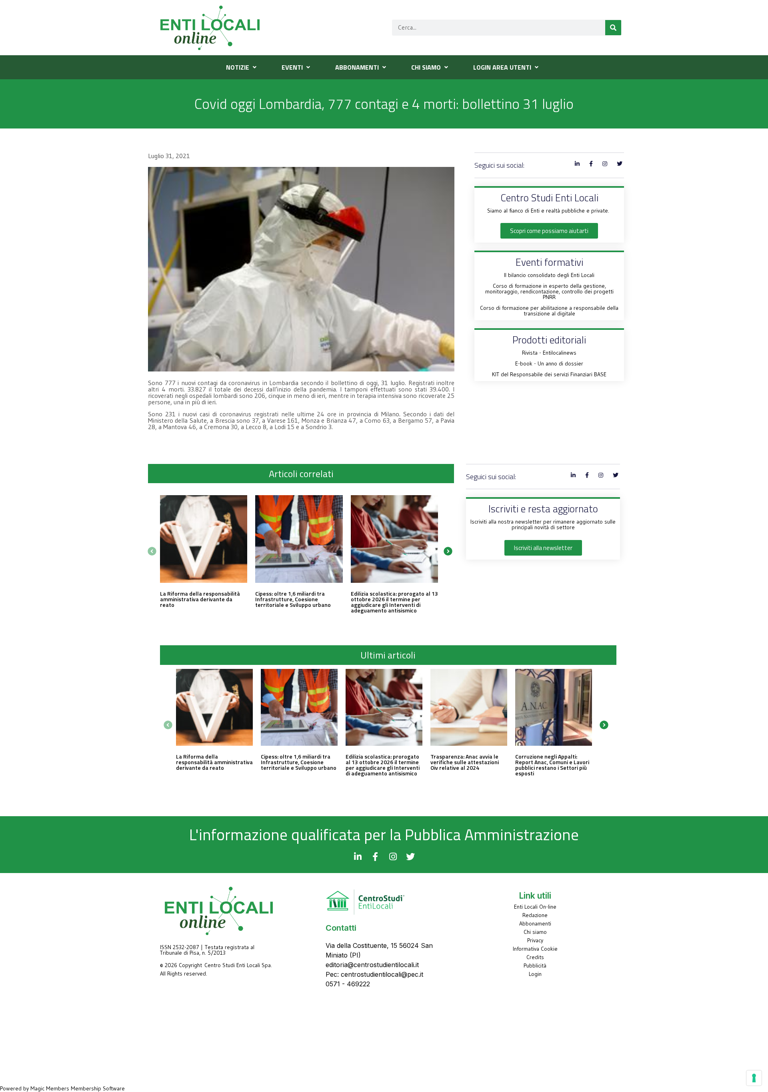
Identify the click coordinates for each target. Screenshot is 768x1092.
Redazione (535, 915)
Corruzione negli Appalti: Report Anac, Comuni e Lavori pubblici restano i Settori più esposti (552, 764)
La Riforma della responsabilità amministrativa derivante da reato (200, 599)
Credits (535, 957)
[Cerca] (613, 27)
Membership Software (98, 1088)
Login (535, 974)
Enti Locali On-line (535, 906)
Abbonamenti (535, 923)
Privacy (535, 940)
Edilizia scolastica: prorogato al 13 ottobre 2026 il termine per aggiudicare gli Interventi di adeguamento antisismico (394, 601)
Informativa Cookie (535, 948)
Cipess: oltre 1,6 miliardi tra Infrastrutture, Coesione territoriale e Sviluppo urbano (293, 599)
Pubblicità (535, 965)
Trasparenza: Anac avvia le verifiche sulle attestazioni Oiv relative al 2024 (464, 762)
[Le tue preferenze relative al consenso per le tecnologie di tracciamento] (754, 1078)
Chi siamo (535, 931)
